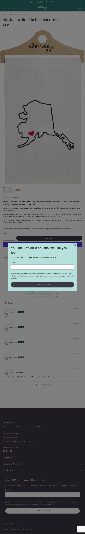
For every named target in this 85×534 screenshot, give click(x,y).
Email (13, 262)
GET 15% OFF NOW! (42, 284)
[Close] (74, 244)
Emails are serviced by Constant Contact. (59, 277)
